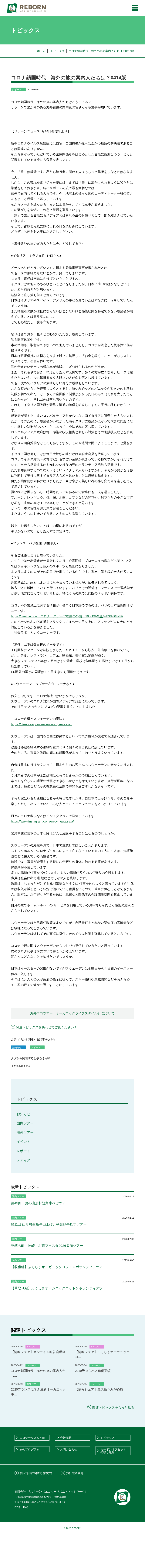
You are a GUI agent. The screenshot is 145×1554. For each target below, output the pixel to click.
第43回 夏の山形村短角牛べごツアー (40, 1203)
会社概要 (65, 1437)
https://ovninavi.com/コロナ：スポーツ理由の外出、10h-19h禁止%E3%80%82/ (67, 616)
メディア (23, 1160)
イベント (23, 1142)
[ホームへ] (26, 8)
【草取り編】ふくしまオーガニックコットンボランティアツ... (58, 1288)
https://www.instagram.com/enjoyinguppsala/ (42, 821)
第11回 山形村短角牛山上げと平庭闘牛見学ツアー (49, 1224)
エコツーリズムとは (32, 1437)
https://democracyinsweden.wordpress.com (41, 724)
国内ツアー (25, 1123)
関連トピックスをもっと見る (113, 1407)
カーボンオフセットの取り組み (113, 1451)
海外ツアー (25, 1132)
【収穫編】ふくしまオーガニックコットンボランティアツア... (58, 1267)
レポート (23, 1151)
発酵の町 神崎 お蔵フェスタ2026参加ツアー (47, 1246)
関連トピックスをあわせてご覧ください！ (46, 1027)
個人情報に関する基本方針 (37, 1473)
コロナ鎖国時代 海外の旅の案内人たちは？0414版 (101, 51)
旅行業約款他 (74, 1473)
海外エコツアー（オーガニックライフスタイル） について (72, 1013)
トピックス (57, 51)
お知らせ (23, 1114)
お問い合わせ (68, 1449)
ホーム (41, 51)
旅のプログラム (29, 1449)
